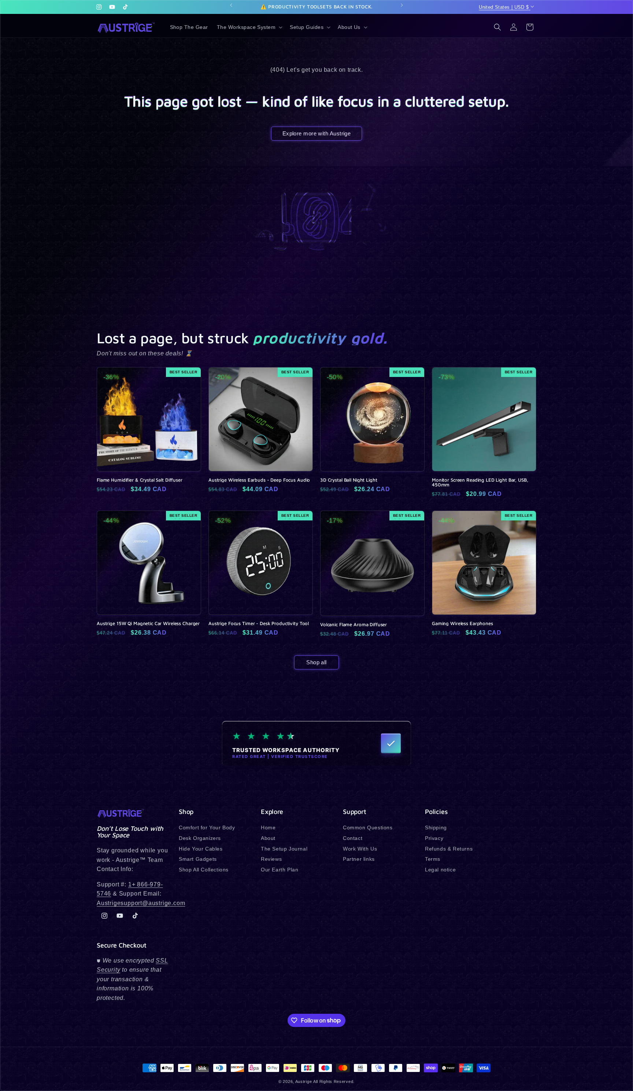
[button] (249, 27)
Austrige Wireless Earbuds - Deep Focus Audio (259, 480)
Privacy (434, 838)
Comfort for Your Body (207, 827)
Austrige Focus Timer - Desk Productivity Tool (258, 623)
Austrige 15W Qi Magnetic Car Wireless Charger (148, 623)
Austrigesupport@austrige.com (141, 903)
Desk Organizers (200, 838)
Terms (432, 859)
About (268, 838)
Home (268, 827)
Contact (352, 838)
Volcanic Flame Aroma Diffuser (353, 624)
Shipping (436, 827)
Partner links (359, 859)
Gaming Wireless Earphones (462, 623)
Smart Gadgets (198, 859)
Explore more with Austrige (316, 133)
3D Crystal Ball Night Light (348, 480)
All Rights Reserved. (334, 1081)
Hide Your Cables (201, 849)
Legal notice (440, 870)
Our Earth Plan (279, 870)
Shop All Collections (204, 870)
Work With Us (360, 849)
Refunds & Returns (449, 849)
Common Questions (368, 827)
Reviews (271, 859)
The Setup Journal (284, 849)
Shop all (316, 662)
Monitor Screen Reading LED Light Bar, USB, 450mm (480, 482)
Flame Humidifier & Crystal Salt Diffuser (139, 480)
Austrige (303, 1081)
